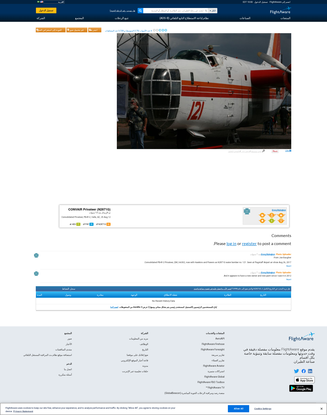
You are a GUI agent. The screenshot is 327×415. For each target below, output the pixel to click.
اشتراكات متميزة (216, 371)
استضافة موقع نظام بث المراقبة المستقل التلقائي (47, 355)
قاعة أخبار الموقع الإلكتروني (134, 360)
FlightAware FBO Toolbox (211, 382)
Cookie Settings (262, 408)
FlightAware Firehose (213, 344)
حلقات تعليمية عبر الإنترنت (135, 371)
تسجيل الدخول (261, 2)
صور (69, 338)
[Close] (321, 408)
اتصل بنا (68, 369)
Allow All (238, 408)
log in (231, 243)
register (249, 243)
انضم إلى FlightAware (280, 2)
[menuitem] (285, 18)
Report (288, 266)
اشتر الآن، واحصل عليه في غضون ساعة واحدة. (212, 288)
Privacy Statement (23, 411)
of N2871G (103, 224)
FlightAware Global (214, 376)
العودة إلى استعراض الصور (49, 30)
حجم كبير (245, 151)
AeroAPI (219, 338)
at (74, 224)
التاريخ (145, 349)
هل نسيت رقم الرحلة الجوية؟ (122, 11)
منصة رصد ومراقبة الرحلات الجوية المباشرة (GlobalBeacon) (194, 393)
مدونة (145, 365)
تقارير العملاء (218, 360)
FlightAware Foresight (212, 349)
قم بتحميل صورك (75, 30)
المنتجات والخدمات (215, 333)
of (87, 224)
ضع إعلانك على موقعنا (137, 355)
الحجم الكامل (233, 151)
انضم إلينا (114, 307)
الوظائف (144, 344)
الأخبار (69, 344)
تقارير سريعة (218, 355)
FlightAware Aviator (213, 365)
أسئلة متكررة (65, 374)
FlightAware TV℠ (215, 387)
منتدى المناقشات (63, 349)
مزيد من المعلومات (138, 338)
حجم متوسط (256, 151)
